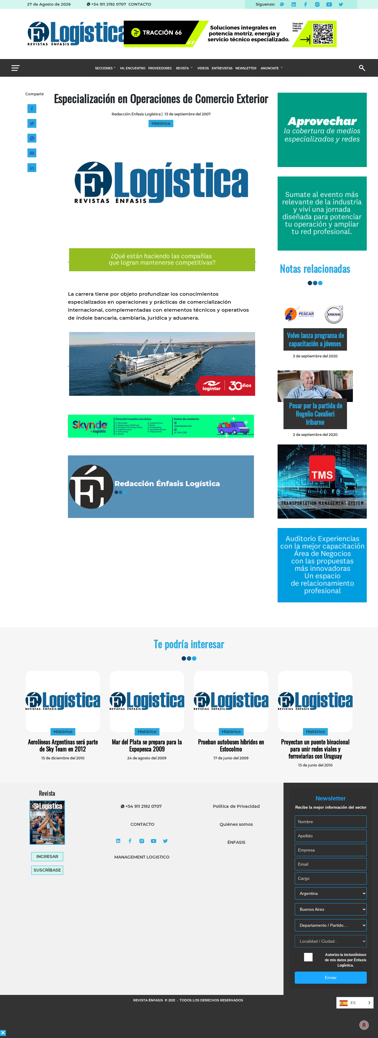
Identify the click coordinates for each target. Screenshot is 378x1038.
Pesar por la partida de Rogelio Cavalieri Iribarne (315, 413)
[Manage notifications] (364, 1025)
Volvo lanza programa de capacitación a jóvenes (315, 339)
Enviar (331, 977)
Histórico (62, 731)
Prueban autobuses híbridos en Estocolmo (231, 745)
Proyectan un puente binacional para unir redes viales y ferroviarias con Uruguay (315, 748)
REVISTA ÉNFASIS (148, 1000)
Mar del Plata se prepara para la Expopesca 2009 (147, 745)
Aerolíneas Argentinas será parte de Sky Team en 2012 (63, 745)
